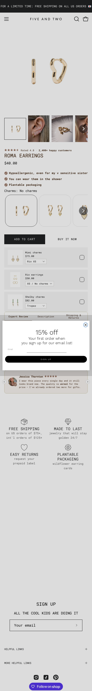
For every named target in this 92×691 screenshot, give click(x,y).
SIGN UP (46, 359)
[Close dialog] (85, 325)
